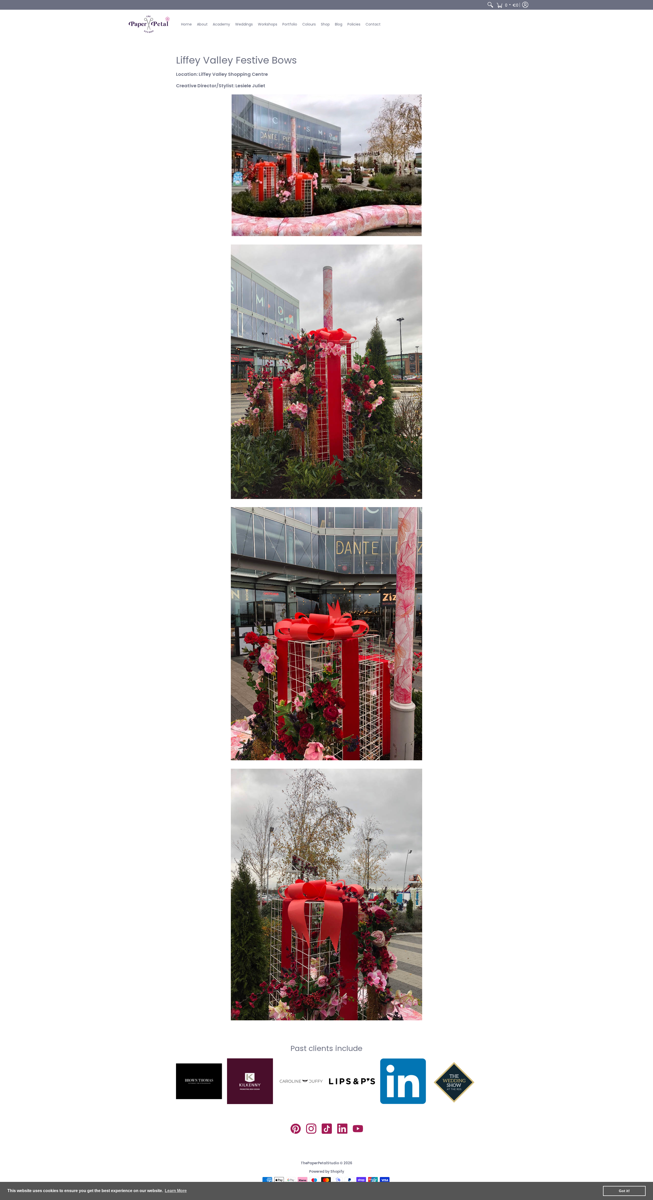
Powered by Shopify (326, 1171)
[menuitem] (490, 5)
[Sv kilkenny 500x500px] (250, 1081)
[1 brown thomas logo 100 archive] (199, 1081)
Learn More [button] (176, 1191)
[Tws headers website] (454, 1081)
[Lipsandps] (352, 1081)
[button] (507, 5)
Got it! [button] (624, 1191)
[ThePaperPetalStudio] (149, 24)
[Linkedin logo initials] (403, 1081)
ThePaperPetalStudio (320, 1163)
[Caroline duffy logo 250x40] (301, 1081)
